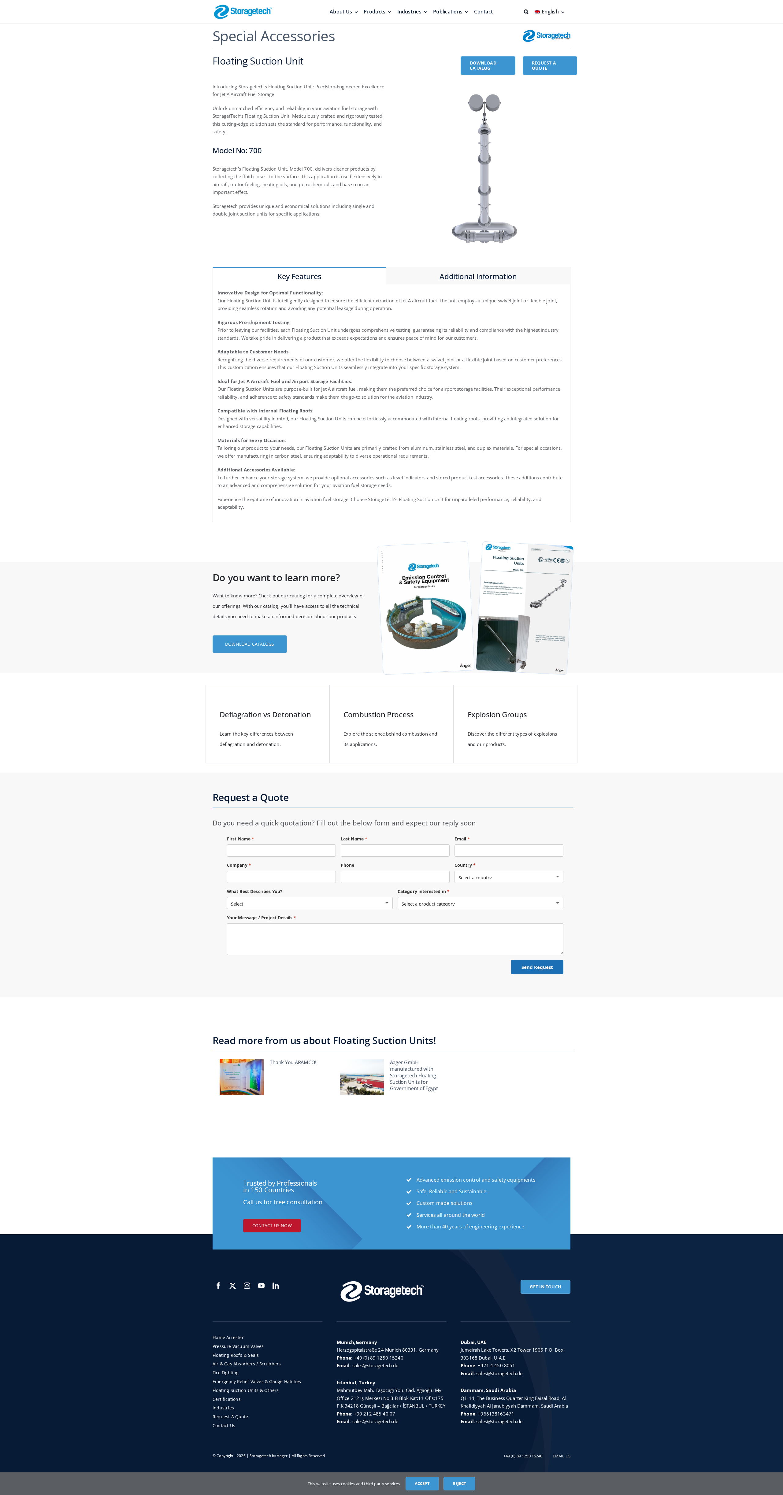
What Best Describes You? (255, 891)
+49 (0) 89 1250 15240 (378, 1358)
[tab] (299, 276)
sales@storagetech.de (375, 1365)
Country (465, 865)
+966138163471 (496, 1414)
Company (239, 865)
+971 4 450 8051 (496, 1365)
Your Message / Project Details (261, 918)
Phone (347, 865)
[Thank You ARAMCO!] (242, 1077)
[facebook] (218, 1285)
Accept (422, 1483)
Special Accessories (274, 35)
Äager (282, 1455)
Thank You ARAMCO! (293, 1062)
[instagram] (247, 1285)
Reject (459, 1483)
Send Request (537, 967)
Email (462, 839)
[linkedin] (275, 1285)
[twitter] (232, 1285)
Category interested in (424, 891)
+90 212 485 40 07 (374, 1414)
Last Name (354, 839)
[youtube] (261, 1285)
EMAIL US (561, 1456)
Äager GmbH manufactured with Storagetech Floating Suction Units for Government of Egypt (414, 1075)
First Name (240, 839)
